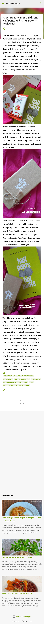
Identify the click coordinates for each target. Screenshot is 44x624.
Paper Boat (36, 379)
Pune (31, 382)
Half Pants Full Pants (22, 379)
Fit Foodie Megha (13, 3)
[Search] (41, 3)
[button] (4, 28)
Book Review (7, 379)
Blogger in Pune (27, 376)
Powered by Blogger (23, 617)
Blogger (17, 376)
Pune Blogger (8, 385)
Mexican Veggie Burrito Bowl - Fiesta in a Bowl (18, 594)
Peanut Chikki (22, 382)
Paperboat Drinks (9, 382)
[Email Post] (4, 373)
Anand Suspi (7, 376)
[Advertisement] (22, 436)
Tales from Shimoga (22, 385)
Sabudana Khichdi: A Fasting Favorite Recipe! (17, 557)
